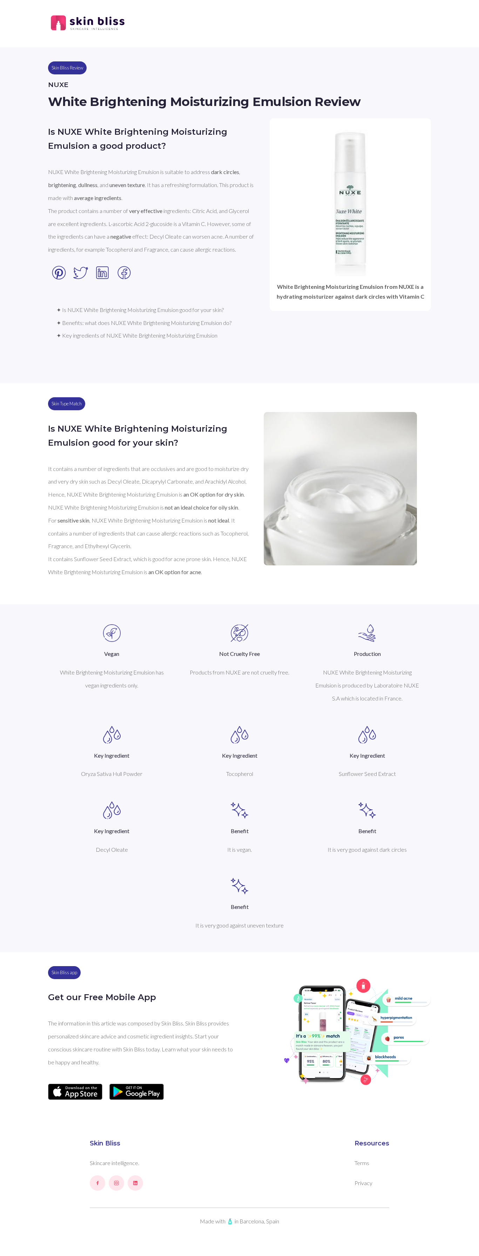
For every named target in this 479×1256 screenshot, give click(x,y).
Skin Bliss (105, 1143)
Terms (362, 1162)
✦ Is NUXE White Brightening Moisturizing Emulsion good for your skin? (140, 309)
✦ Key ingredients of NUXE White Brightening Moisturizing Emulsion (136, 335)
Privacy (363, 1182)
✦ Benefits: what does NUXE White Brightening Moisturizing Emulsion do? (143, 322)
